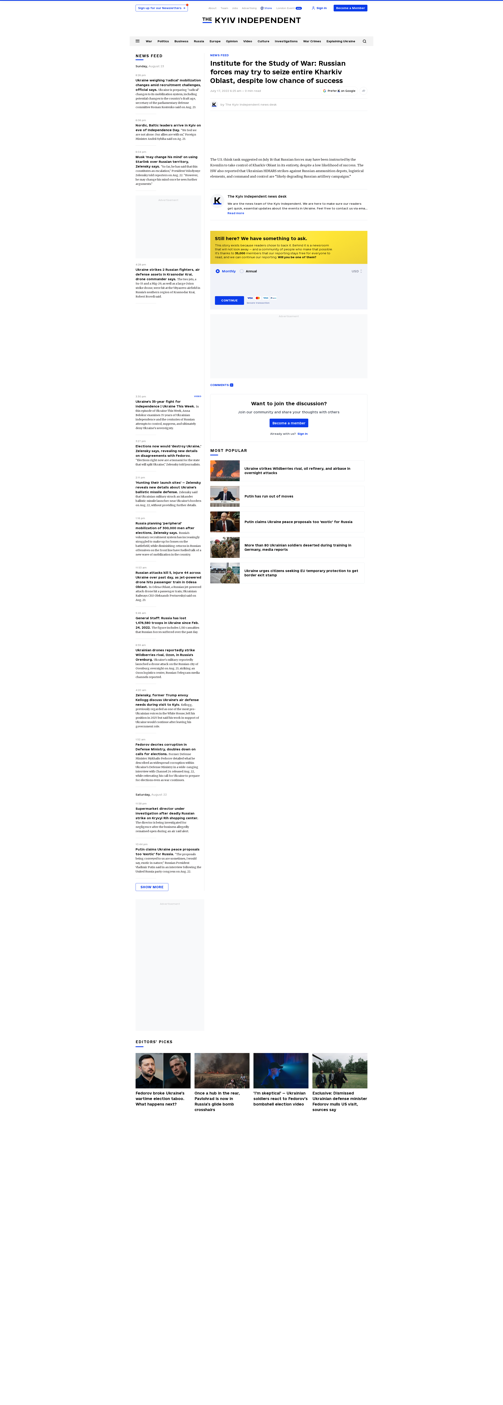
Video (247, 41)
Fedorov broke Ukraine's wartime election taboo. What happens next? (160, 1098)
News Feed (219, 55)
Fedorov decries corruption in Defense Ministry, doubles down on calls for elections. (166, 749)
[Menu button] (138, 41)
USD (355, 271)
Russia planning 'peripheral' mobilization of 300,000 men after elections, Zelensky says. (165, 527)
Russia (199, 41)
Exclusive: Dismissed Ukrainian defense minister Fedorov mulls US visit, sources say (339, 1101)
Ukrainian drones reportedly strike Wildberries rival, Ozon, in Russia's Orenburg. (165, 654)
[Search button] (364, 41)
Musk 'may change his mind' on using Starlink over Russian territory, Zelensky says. (166, 161)
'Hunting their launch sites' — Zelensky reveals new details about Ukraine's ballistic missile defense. (168, 487)
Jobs (235, 8)
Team (224, 8)
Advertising (249, 8)
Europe (215, 41)
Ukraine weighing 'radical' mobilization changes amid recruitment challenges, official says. (168, 84)
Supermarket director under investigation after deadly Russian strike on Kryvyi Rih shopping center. (167, 813)
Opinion (232, 41)
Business (181, 41)
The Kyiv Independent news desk (251, 104)
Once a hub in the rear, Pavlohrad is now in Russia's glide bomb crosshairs (217, 1101)
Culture (263, 41)
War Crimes (312, 41)
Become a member (289, 423)
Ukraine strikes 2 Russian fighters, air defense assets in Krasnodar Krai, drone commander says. (168, 274)
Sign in (302, 433)
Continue (229, 300)
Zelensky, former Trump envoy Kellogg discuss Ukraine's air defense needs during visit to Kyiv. (167, 699)
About (212, 8)
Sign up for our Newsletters (161, 8)
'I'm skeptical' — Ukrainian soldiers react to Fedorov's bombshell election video (280, 1098)
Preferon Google (342, 90)
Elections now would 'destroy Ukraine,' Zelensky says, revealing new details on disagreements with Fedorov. (168, 450)
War (149, 41)
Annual (251, 271)
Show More (151, 887)
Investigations (286, 41)
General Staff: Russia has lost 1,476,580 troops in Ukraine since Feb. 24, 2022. (167, 622)
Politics (163, 41)
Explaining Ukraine (341, 41)
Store (268, 8)
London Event (285, 8)
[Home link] (251, 20)
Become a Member (350, 8)
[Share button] (363, 91)
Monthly (229, 271)
